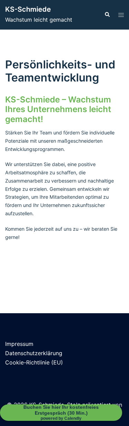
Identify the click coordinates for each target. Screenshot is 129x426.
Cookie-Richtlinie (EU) (34, 362)
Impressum (19, 343)
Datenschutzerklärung (33, 353)
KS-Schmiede (28, 9)
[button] (107, 15)
